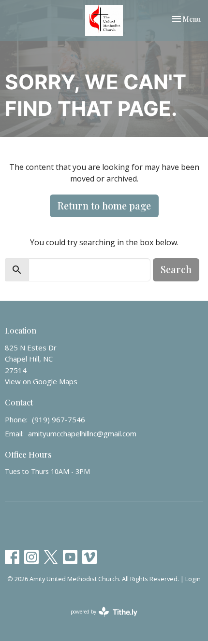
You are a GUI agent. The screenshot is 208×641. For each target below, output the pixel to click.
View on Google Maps (41, 381)
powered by (99, 619)
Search (176, 269)
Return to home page (104, 205)
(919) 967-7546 (58, 419)
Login (193, 578)
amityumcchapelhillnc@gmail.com (82, 433)
